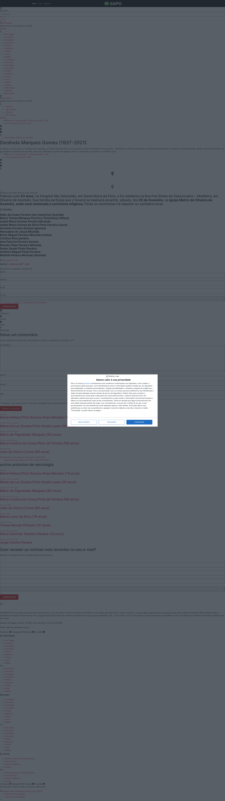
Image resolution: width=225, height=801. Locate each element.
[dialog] (112, 400)
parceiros (87, 383)
